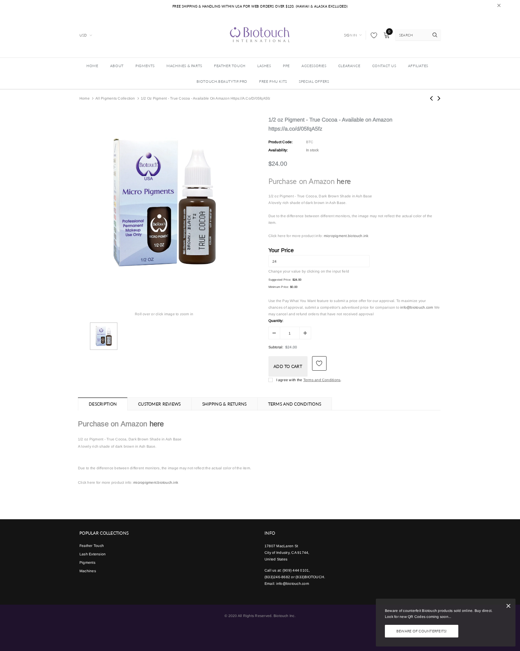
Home (84, 98)
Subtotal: (275, 347)
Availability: (278, 150)
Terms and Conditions (322, 380)
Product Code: (280, 142)
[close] (499, 6)
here (344, 181)
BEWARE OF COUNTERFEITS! (421, 631)
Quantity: (275, 321)
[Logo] (260, 34)
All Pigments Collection (115, 98)
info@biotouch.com (417, 307)
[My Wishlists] (372, 35)
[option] (164, 203)
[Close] (508, 607)
